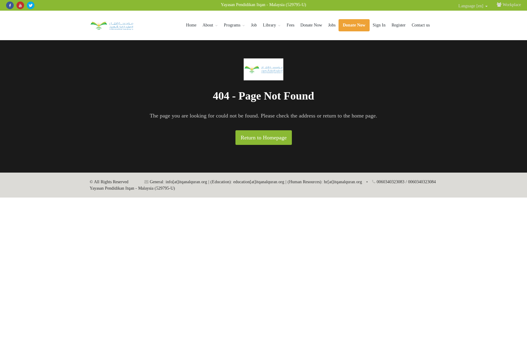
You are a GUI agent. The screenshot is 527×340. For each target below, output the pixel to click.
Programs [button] (232, 25)
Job (254, 25)
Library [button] (269, 25)
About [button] (208, 25)
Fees (290, 25)
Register (399, 25)
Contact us (421, 25)
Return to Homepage (264, 138)
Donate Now (311, 25)
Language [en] (471, 6)
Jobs (331, 25)
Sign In (379, 25)
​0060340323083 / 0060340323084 (405, 182)
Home (191, 25)
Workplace (511, 4)
